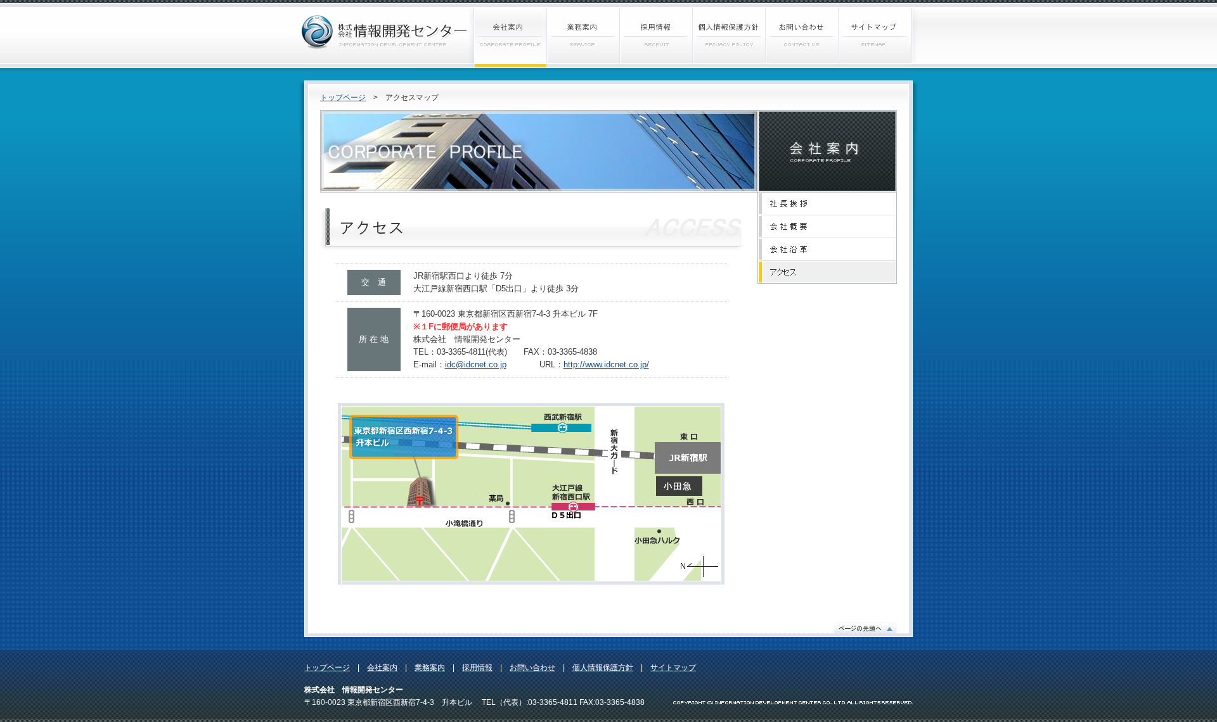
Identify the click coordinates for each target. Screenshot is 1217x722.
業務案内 (430, 667)
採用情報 (477, 667)
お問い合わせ (532, 667)
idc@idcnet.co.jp (475, 364)
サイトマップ (673, 667)
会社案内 (382, 667)
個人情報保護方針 (602, 667)
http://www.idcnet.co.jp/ (606, 364)
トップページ (343, 97)
